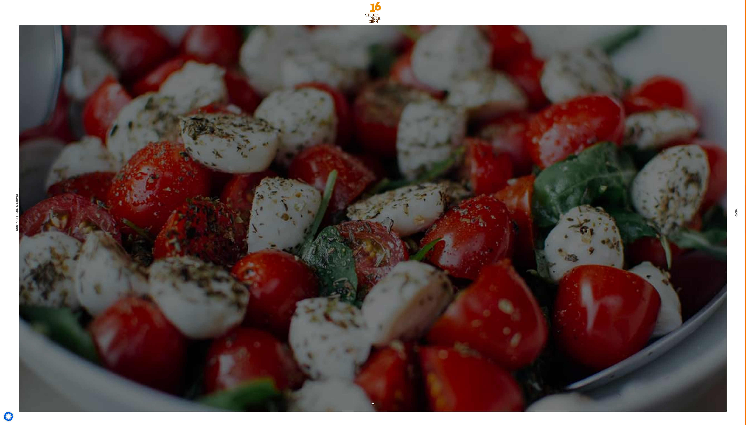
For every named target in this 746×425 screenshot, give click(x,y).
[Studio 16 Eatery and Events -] (373, 12)
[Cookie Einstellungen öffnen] (8, 420)
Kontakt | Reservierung (16, 212)
